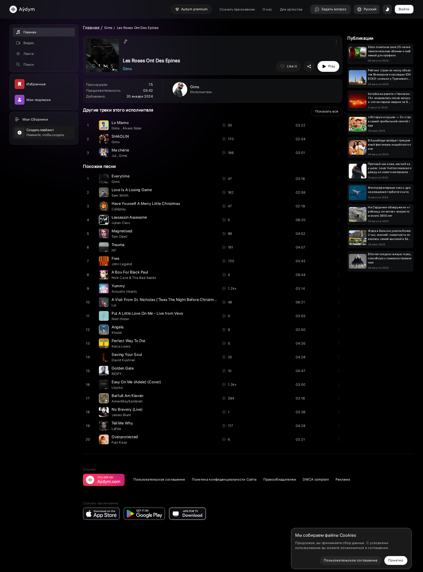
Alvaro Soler (132, 128)
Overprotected (125, 437)
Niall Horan (120, 319)
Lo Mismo (120, 122)
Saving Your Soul (127, 354)
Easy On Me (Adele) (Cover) (136, 382)
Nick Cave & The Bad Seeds (134, 278)
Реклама (343, 479)
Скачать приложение (237, 9)
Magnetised (122, 231)
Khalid (117, 333)
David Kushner (123, 360)
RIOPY (117, 374)
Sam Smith (120, 195)
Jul (114, 156)
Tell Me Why (122, 423)
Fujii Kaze (119, 442)
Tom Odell (119, 236)
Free (115, 258)
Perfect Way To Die (128, 340)
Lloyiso (117, 387)
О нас (267, 9)
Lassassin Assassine (129, 217)
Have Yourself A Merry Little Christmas (146, 203)
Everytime (120, 176)
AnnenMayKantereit (127, 401)
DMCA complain (316, 479)
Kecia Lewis (121, 346)
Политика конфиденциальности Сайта (224, 479)
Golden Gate (123, 368)
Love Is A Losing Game (132, 189)
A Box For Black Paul (130, 272)
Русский (370, 9)
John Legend (122, 264)
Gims (109, 28)
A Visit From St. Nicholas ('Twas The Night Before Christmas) (165, 299)
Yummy (118, 286)
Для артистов (291, 9)
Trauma (118, 244)
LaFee (116, 429)
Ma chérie (120, 150)
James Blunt (121, 415)
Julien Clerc (121, 223)
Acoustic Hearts (124, 291)
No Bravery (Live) (127, 409)
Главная (91, 27)
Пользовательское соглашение (159, 479)
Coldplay (119, 209)
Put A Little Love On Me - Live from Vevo (147, 313)
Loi (114, 305)
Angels (118, 327)
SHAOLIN (120, 136)
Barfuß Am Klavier (128, 395)
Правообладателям (279, 479)
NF (114, 250)
